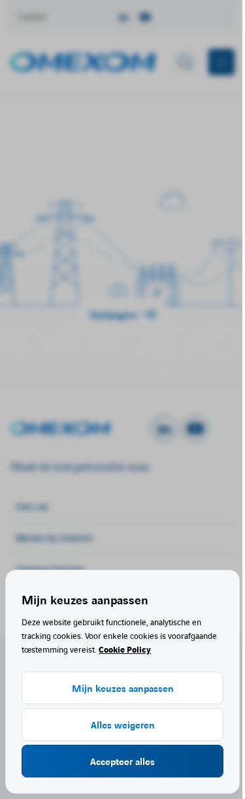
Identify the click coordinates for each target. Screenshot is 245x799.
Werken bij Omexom (54, 537)
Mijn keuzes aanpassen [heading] (85, 599)
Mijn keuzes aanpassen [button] (123, 687)
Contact (32, 16)
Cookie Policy (125, 649)
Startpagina (113, 314)
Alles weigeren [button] (123, 724)
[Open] (80, 428)
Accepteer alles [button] (122, 761)
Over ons (32, 506)
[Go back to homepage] (82, 62)
